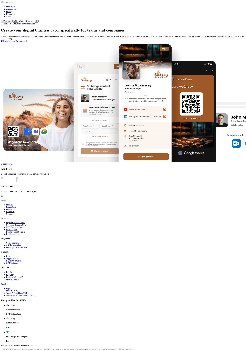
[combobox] (6, 21)
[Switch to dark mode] (15, 21)
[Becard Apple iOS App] (8, 181)
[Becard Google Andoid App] (25, 181)
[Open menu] (37, 21)
